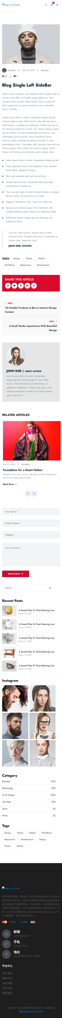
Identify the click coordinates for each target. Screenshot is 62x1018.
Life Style (29, 802)
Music (29, 815)
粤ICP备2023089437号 (31, 1011)
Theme (29, 258)
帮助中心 (7, 978)
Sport (29, 809)
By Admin (25, 464)
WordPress (9, 265)
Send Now (14, 573)
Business (45, 70)
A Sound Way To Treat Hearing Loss (37, 610)
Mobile (41, 258)
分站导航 (7, 983)
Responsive (25, 265)
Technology (29, 788)
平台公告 (7, 988)
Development (43, 265)
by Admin (12, 70)
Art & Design (29, 795)
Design (16, 258)
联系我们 (7, 993)
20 (5, 76)
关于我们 (7, 973)
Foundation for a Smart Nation (22, 470)
